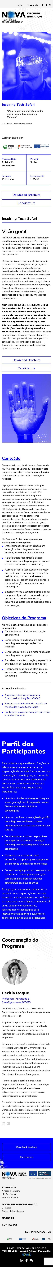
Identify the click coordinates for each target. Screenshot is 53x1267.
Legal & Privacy (28, 1251)
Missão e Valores (9, 1194)
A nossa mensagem (11, 1190)
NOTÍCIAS (8, 1218)
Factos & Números (10, 1197)
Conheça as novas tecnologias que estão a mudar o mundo (27, 713)
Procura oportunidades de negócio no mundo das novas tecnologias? (26, 705)
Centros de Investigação (13, 1211)
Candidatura (26, 203)
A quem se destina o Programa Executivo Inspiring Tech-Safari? (22, 696)
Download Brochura (27, 195)
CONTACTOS (10, 1224)
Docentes (6, 1207)
